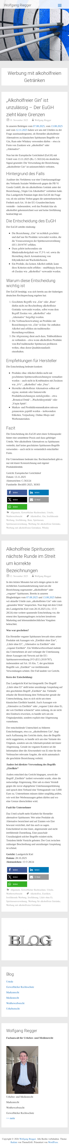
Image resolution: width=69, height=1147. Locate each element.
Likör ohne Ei (46, 897)
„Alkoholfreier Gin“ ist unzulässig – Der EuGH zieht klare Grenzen (30, 107)
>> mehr (10, 1118)
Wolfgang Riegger (17, 5)
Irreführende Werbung (16, 897)
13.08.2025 (57, 126)
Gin (44, 516)
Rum (30, 520)
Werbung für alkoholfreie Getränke (44, 523)
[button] (17, 492)
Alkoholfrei (35, 516)
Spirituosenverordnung (16, 523)
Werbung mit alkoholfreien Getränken (23, 527)
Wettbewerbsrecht (14, 516)
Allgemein (15, 512)
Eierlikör (46, 893)
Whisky (45, 527)
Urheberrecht (13, 1008)
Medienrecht (12, 997)
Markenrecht (12, 992)
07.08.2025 (39, 126)
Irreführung (21, 520)
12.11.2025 (22, 130)
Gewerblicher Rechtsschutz (33, 512)
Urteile (50, 512)
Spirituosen (38, 520)
